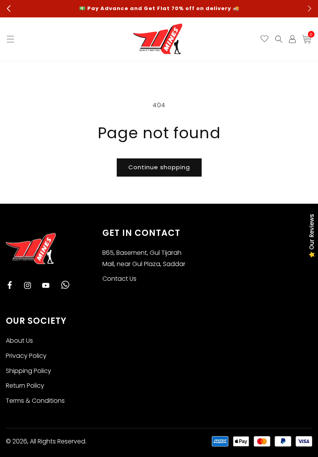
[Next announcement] (309, 8)
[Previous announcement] (8, 8)
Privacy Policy (26, 355)
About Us (19, 340)
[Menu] (9, 39)
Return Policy (25, 385)
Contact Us (119, 278)
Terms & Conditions (35, 400)
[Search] (279, 39)
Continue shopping (159, 167)
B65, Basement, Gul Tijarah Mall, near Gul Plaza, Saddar (143, 258)
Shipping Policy (28, 370)
